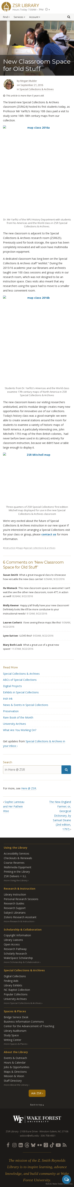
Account (33, 17)
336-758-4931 (48, 1135)
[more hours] (47, 9)
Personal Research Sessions (21, 899)
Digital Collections (15, 976)
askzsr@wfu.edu (29, 1135)
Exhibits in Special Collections (21, 692)
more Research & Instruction (19, 921)
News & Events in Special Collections (25, 705)
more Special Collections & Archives (22, 1003)
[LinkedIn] (20, 1144)
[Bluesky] (33, 1144)
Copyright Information (17, 935)
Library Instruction (15, 894)
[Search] (66, 769)
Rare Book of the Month (18, 717)
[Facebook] (8, 1144)
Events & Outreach (15, 1058)
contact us (48, 534)
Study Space (11, 1035)
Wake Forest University (37, 1119)
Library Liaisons (13, 940)
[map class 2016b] (37, 340)
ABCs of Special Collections (20, 680)
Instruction (10, 547)
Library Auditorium (15, 1030)
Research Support (15, 908)
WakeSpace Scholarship (18, 958)
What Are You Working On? (19, 730)
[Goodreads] (45, 1144)
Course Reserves (14, 862)
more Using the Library (16, 880)
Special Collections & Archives (37, 89)
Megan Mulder (28, 80)
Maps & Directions (15, 1071)
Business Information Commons (24, 1021)
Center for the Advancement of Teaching (29, 1026)
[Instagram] (14, 1144)
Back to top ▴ (37, 1104)
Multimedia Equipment (17, 867)
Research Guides (14, 903)
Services (18, 17)
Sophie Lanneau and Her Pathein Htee (13, 806)
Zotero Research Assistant (20, 917)
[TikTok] (52, 1144)
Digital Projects (12, 686)
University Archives (14, 724)
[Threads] (26, 1144)
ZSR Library (26, 5)
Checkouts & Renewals (18, 858)
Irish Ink (8, 698)
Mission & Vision (14, 1076)
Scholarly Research (15, 953)
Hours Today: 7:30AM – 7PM (28, 9)
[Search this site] (68, 16)
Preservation (11, 711)
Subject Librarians (15, 912)
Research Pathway (15, 949)
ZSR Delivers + (15, 876)
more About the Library (16, 1084)
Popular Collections (16, 994)
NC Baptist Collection (17, 990)
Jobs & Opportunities (16, 1067)
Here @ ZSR (28, 788)
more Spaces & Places (15, 1043)
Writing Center (12, 1040)
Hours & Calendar (15, 1062)
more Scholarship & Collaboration (21, 962)
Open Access (12, 944)
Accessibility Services (16, 853)
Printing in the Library (17, 871)
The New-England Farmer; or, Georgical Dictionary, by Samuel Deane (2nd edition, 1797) (60, 815)
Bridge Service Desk (16, 1017)
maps (20, 547)
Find (5, 17)
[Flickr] (39, 1144)
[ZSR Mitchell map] (37, 478)
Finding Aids (11, 981)
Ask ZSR (36, 1093)
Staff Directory (13, 1080)
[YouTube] (58, 1144)
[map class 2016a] (37, 170)
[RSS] (64, 1144)
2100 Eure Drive (29, 1131)
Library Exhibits (13, 985)
